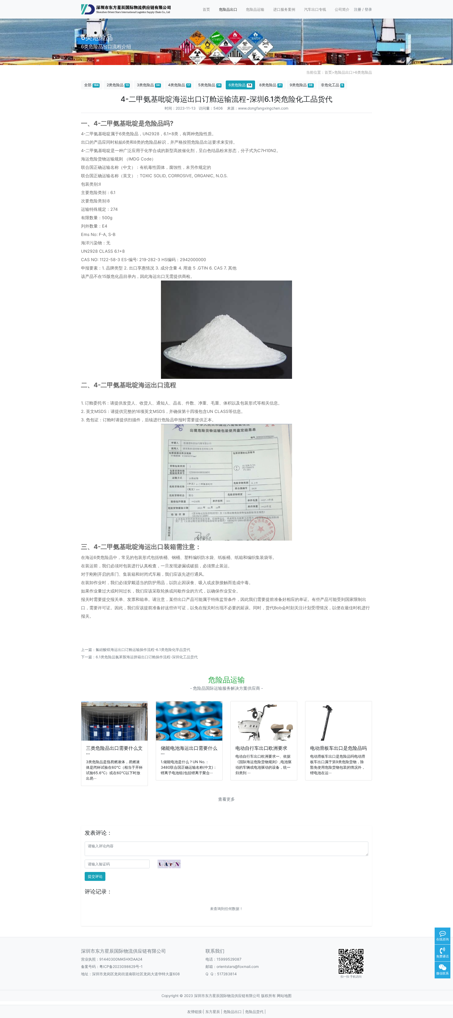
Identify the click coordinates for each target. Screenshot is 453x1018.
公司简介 (342, 9)
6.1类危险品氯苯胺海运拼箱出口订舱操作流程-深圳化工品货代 (147, 657)
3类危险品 (148, 85)
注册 (357, 9)
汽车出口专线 (315, 9)
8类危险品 (270, 85)
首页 (206, 9)
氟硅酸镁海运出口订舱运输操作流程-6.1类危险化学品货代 (143, 649)
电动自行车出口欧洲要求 (261, 748)
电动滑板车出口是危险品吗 (338, 748)
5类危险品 (209, 85)
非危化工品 (332, 85)
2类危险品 (118, 85)
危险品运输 (255, 9)
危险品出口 (228, 9)
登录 (368, 9)
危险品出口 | (234, 1011)
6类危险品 (363, 72)
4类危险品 (179, 85)
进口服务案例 (284, 9)
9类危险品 (301, 85)
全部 (91, 85)
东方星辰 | (214, 1011)
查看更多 (226, 799)
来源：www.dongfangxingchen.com (257, 108)
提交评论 (95, 876)
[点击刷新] (169, 864)
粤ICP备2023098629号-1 (121, 966)
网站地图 (284, 995)
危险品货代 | (255, 1011)
